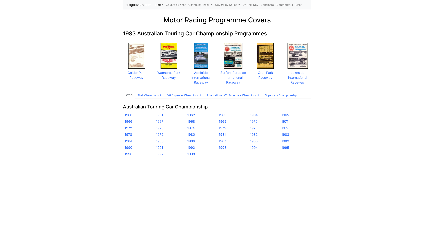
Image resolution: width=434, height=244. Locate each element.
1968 (191, 121)
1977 (285, 128)
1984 (128, 141)
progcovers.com (138, 5)
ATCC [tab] (129, 95)
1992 (191, 148)
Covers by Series (226, 4)
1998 (191, 154)
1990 (128, 148)
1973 (159, 128)
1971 (284, 121)
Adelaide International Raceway (201, 78)
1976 (254, 128)
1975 (222, 128)
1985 (160, 141)
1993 (222, 148)
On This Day (250, 4)
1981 (222, 135)
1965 (285, 115)
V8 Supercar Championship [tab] (184, 95)
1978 (128, 135)
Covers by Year (176, 4)
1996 (128, 154)
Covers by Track (199, 4)
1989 (285, 141)
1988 (254, 141)
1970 (254, 121)
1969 (222, 121)
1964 (254, 115)
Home (159, 4)
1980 (191, 135)
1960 (128, 115)
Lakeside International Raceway (297, 78)
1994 (254, 148)
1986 (191, 141)
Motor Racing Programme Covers (217, 20)
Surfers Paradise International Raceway (233, 78)
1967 (159, 121)
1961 (159, 115)
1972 (128, 128)
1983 (285, 135)
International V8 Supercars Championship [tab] (233, 95)
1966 (128, 121)
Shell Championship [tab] (150, 95)
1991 (159, 148)
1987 (222, 141)
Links (298, 4)
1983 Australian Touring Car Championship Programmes (195, 33)
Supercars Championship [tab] (281, 95)
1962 (191, 115)
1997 (159, 154)
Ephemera (267, 4)
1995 (285, 148)
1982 (254, 135)
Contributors (285, 4)
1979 (159, 135)
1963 (222, 115)
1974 (191, 128)
